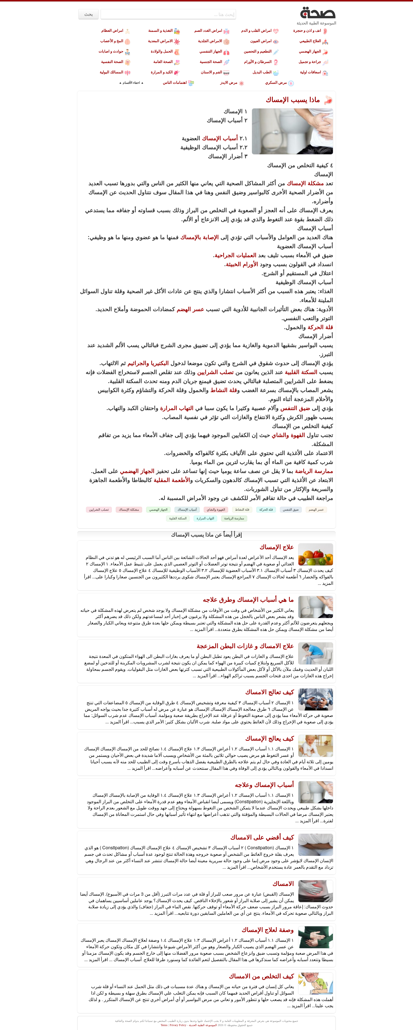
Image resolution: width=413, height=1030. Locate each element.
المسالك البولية (111, 72)
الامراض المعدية (160, 41)
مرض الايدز (228, 82)
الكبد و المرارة (162, 72)
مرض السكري (276, 82)
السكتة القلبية (301, 372)
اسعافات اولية (310, 72)
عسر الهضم (190, 309)
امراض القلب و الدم (256, 30)
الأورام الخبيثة (242, 264)
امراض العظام (112, 30)
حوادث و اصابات (111, 51)
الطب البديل (262, 72)
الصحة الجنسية (211, 62)
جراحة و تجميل (310, 62)
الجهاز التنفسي (210, 51)
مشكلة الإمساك (305, 183)
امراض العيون (261, 41)
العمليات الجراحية (236, 255)
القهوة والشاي (288, 435)
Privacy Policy (178, 1025)
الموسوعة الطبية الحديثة (316, 23)
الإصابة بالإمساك (199, 237)
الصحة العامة (163, 62)
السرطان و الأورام (258, 62)
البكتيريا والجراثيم (148, 363)
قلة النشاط (223, 390)
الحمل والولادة (162, 51)
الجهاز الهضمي (310, 51)
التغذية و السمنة (160, 30)
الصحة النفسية (112, 62)
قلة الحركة (320, 327)
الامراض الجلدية (210, 41)
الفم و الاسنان (211, 72)
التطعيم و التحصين (258, 51)
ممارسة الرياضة (314, 471)
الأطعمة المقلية (172, 480)
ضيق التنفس (295, 408)
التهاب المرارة (177, 408)
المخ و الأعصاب (111, 41)
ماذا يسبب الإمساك (294, 99)
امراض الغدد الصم (208, 30)
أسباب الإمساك (220, 138)
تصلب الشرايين (215, 372)
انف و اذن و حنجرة (307, 30)
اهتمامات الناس (175, 82)
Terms (164, 1025)
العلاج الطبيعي (310, 41)
